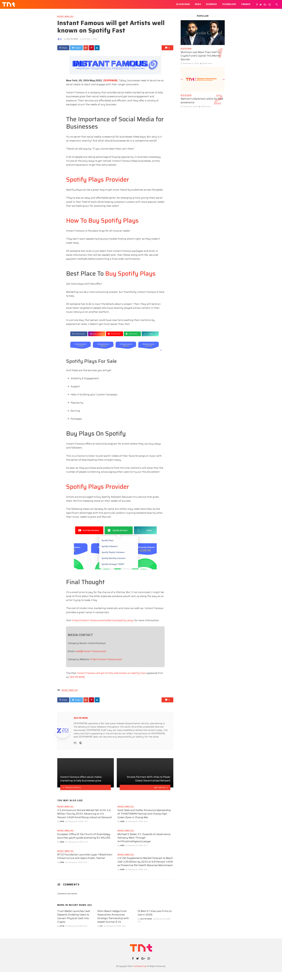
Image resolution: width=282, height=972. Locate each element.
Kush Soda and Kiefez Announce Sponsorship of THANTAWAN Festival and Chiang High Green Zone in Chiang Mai (144, 813)
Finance (245, 4)
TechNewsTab (140, 966)
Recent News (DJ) (65, 16)
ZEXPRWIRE (110, 80)
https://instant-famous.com (106, 659)
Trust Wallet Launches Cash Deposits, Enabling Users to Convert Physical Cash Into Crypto (73, 916)
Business (211, 4)
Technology (229, 4)
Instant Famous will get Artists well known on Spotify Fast (111, 673)
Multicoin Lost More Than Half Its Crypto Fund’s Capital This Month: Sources (201, 55)
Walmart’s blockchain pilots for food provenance (202, 100)
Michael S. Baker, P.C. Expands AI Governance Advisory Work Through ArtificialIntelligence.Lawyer (144, 837)
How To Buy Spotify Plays (102, 220)
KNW (62, 821)
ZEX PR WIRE (72, 38)
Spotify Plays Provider (97, 179)
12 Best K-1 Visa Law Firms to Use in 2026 (155, 912)
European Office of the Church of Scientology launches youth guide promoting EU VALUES (83, 836)
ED (101, 926)
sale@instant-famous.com (91, 651)
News (198, 4)
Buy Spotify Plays (130, 273)
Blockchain (183, 4)
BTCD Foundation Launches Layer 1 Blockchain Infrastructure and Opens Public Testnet (84, 856)
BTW (62, 926)
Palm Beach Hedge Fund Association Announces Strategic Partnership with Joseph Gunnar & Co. (113, 916)
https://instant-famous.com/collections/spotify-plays (103, 620)
